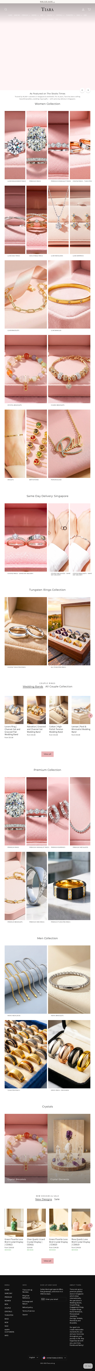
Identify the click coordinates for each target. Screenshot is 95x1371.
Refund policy (27, 1307)
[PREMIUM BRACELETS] (15, 886)
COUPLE (49, 15)
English (32, 1357)
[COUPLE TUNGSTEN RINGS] (26, 631)
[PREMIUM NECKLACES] (80, 811)
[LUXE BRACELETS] (26, 294)
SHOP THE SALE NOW (16, 81)
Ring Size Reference (26, 1296)
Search (25, 1314)
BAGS (78, 15)
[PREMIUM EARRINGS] (58, 811)
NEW (85, 15)
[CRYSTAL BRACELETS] (26, 369)
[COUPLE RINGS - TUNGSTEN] (80, 145)
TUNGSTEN (69, 15)
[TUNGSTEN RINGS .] (26, 1054)
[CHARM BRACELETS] (69, 369)
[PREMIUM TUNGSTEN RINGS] (69, 886)
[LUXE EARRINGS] (80, 220)
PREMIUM (25, 15)
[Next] (88, 90)
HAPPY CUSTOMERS (47, 19)
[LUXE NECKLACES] (58, 220)
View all (47, 754)
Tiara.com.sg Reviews (27, 1291)
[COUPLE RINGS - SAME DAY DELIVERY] (26, 537)
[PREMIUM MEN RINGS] (36, 886)
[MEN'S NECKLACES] (26, 979)
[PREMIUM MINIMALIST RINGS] (58, 145)
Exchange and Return (27, 1302)
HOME (10, 15)
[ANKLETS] (15, 444)
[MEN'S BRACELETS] (69, 979)
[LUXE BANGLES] (69, 294)
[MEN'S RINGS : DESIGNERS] (69, 1054)
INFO (57, 19)
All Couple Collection (58, 686)
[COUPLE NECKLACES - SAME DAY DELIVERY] (58, 537)
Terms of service (28, 1311)
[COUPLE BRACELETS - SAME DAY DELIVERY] (80, 537)
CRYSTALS (59, 15)
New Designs (43, 1199)
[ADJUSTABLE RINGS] (36, 220)
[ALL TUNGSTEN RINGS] (69, 631)
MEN (42, 15)
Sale (57, 1199)
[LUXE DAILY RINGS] (15, 220)
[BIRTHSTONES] (36, 444)
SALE (36, 19)
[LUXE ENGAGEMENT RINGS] (15, 145)
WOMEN (34, 15)
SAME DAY (17, 15)
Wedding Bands (33, 686)
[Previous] (82, 90)
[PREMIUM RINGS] (36, 145)
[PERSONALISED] (69, 444)
